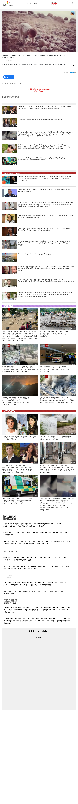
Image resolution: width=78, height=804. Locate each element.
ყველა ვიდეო (31, 3)
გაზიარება (10, 77)
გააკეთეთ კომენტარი (12, 97)
